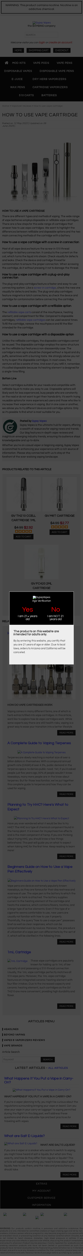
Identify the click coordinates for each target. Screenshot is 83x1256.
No (55, 609)
